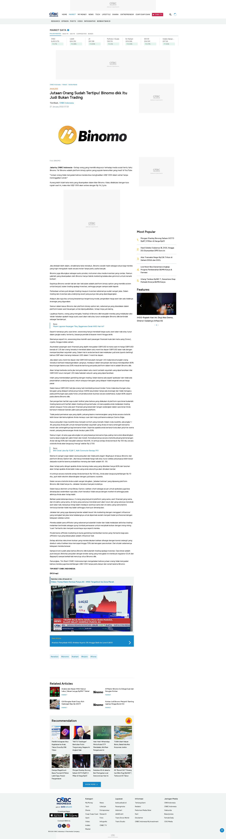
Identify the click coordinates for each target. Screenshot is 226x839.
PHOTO (73, 21)
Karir (136, 814)
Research (103, 814)
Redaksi (138, 807)
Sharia (87, 810)
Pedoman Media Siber (143, 810)
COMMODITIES (81, 34)
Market (64, 84)
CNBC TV (158, 15)
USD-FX (72, 34)
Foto (101, 818)
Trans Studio (120, 822)
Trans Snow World (122, 818)
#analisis (54, 656)
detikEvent (119, 814)
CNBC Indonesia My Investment (146, 822)
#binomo (65, 656)
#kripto (84, 656)
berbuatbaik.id (120, 803)
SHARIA (115, 15)
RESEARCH (55, 21)
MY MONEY (82, 15)
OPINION (65, 21)
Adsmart (118, 810)
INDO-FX (65, 34)
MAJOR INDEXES (55, 33)
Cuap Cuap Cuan (91, 814)
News (102, 803)
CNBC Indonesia (55, 84)
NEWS (91, 15)
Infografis (103, 822)
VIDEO (80, 21)
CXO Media (168, 822)
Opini (87, 818)
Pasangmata (120, 807)
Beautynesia (168, 814)
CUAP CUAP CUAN (143, 15)
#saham (75, 656)
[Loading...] (175, 14)
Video (87, 822)
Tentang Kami (140, 803)
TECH (97, 15)
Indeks (87, 825)
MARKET (72, 15)
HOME (64, 15)
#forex (93, 656)
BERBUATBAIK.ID (103, 21)
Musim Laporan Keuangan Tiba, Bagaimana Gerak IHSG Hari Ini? (78, 326)
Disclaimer (139, 818)
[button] (141, 306)
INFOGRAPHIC (90, 21)
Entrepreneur (104, 810)
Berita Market (73, 84)
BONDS (90, 34)
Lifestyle (103, 807)
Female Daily (169, 818)
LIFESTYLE (106, 15)
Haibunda (168, 810)
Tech (87, 807)
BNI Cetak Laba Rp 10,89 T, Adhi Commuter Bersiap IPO (76, 451)
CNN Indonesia (170, 803)
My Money (89, 803)
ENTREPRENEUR (127, 15)
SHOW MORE (90, 784)
